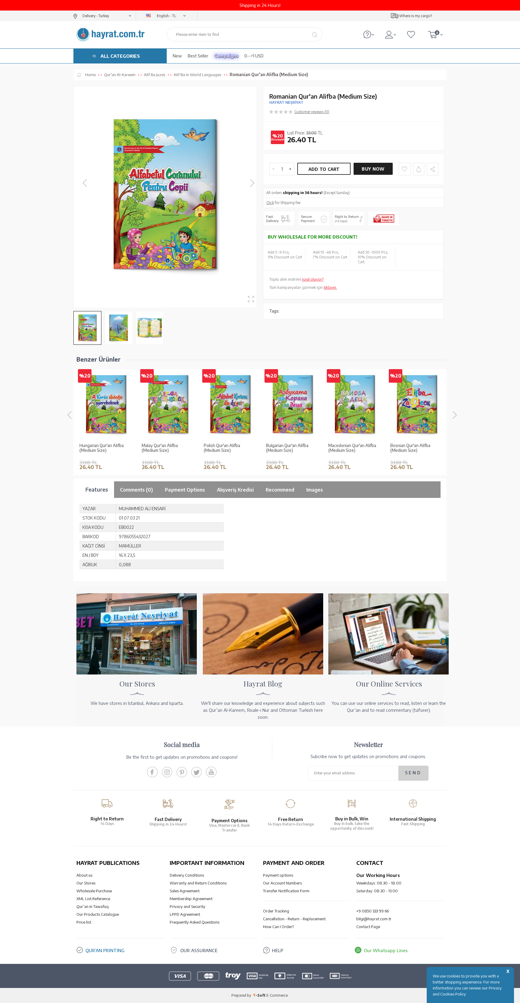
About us (84, 875)
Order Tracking (276, 911)
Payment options (278, 875)
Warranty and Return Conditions (198, 883)
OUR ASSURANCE (199, 950)
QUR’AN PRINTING (105, 950)
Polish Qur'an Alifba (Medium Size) (160, 448)
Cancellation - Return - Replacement (294, 918)
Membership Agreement (191, 898)
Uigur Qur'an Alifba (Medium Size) (416, 448)
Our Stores (85, 883)
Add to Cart (324, 169)
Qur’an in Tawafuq (92, 906)
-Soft (259, 995)
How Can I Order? (278, 926)
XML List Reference (93, 898)
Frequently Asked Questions (194, 922)
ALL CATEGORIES (120, 56)
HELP (277, 950)
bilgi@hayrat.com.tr (374, 918)
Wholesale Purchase (94, 890)
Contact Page (368, 926)
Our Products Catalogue (97, 914)
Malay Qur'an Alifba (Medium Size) (97, 448)
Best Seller (198, 55)
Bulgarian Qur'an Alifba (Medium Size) (225, 448)
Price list (83, 922)
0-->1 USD (254, 55)
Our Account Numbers (282, 883)
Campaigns (226, 55)
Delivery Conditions (187, 875)
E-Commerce (277, 995)
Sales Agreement (185, 890)
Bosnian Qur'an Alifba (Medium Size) (348, 448)
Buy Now (373, 168)
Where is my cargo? (415, 16)
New (177, 55)
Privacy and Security (187, 906)
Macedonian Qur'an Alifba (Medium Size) (290, 448)
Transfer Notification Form (286, 890)
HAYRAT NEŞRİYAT (286, 102)
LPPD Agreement (185, 914)
